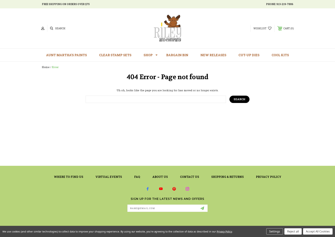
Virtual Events (108, 177)
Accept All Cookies (318, 231)
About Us (160, 177)
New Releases (213, 55)
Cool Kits (280, 55)
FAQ (137, 177)
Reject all (293, 231)
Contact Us (189, 177)
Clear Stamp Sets (115, 55)
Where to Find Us (68, 177)
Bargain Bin (177, 55)
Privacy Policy (268, 177)
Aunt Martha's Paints (66, 55)
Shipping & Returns (227, 177)
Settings (274, 231)
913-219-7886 (284, 4)
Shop (148, 55)
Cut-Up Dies (249, 55)
